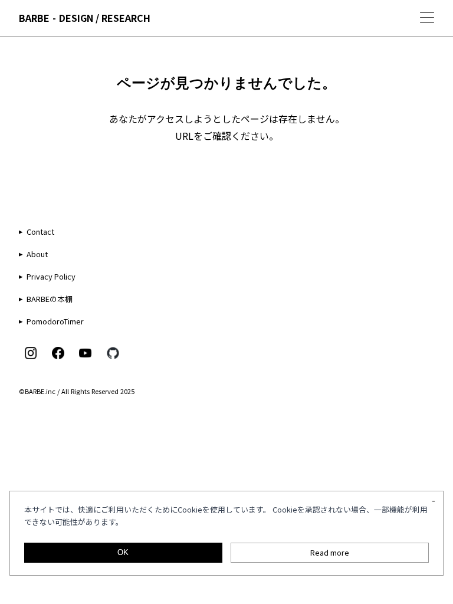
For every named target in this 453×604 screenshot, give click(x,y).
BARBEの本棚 (50, 298)
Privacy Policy (51, 276)
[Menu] (427, 17)
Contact (40, 231)
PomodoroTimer (55, 321)
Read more (329, 552)
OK (123, 552)
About (37, 254)
